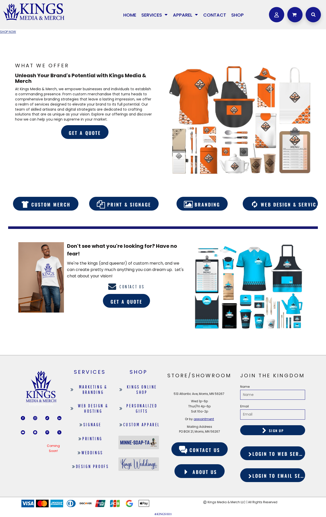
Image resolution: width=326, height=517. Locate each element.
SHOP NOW (8, 32)
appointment (204, 419)
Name (245, 386)
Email (244, 406)
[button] (154, 14)
